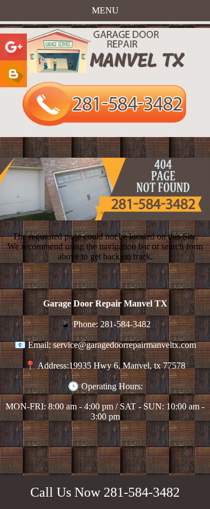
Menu (105, 10)
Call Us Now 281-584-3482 (105, 492)
